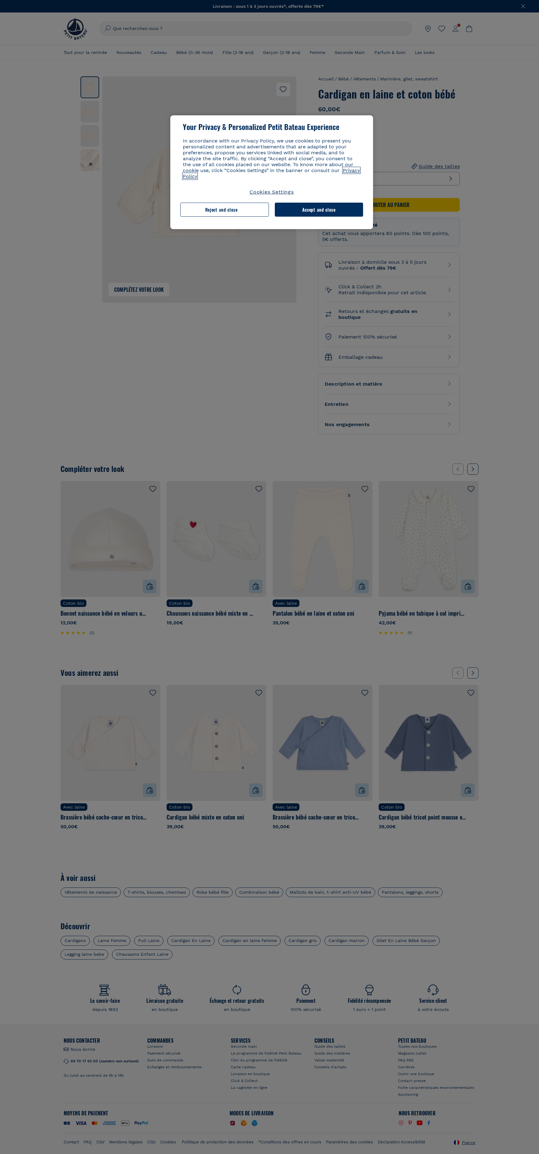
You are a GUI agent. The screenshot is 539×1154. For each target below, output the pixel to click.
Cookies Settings (272, 192)
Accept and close (319, 209)
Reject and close (221, 209)
